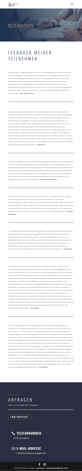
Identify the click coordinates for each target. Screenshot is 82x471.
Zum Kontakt (19, 416)
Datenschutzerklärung (54, 468)
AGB (66, 468)
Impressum (40, 468)
